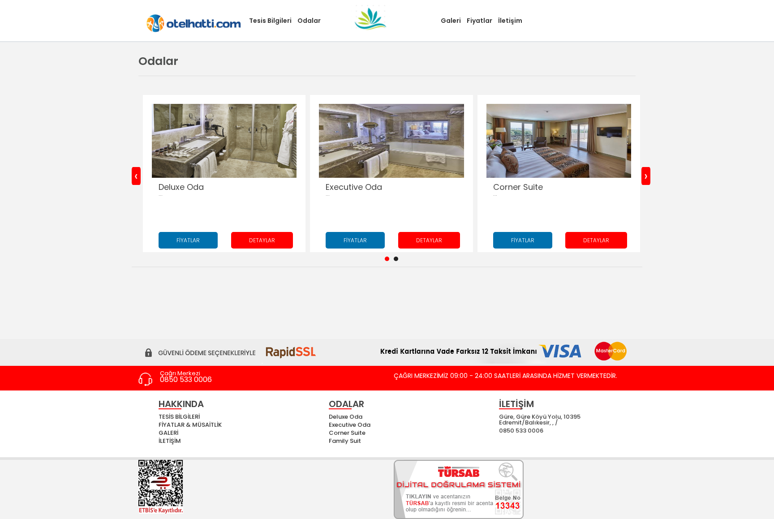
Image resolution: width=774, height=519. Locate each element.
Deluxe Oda (345, 416)
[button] (387, 259)
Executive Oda (349, 424)
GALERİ (168, 433)
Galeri (451, 20)
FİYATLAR (188, 240)
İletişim (510, 20)
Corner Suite (347, 433)
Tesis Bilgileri (270, 20)
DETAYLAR (262, 240)
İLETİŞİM (170, 441)
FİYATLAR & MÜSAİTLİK (190, 424)
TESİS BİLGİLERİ (179, 416)
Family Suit (345, 441)
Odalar (309, 20)
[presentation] (136, 176)
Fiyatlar (479, 20)
